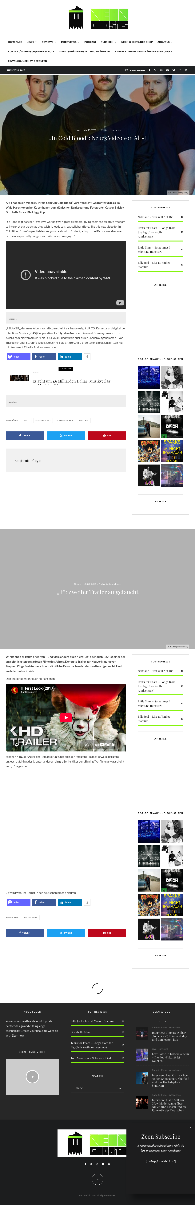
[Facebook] (149, 70)
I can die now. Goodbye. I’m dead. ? (30, 875)
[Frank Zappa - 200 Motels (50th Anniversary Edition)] (149, 452)
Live (154, 1048)
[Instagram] (161, 70)
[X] (155, 70)
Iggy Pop (84, 420)
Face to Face (159, 1027)
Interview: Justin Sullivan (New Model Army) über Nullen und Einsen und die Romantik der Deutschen (169, 1105)
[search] (120, 1088)
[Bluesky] (174, 70)
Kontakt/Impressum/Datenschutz (31, 51)
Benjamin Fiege (27, 460)
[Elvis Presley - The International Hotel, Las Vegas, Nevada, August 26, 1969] (149, 476)
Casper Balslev (44, 420)
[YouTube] (167, 70)
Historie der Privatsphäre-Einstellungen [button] (143, 51)
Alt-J (27, 420)
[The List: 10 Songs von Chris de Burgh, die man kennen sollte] (149, 402)
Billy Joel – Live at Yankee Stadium (92, 1021)
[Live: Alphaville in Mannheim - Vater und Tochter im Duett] (172, 476)
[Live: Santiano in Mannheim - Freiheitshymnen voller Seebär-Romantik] (149, 378)
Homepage (15, 42)
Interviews (69, 42)
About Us (163, 42)
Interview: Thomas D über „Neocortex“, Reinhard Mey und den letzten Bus (169, 1036)
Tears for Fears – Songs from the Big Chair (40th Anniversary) (156, 232)
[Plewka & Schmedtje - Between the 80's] (172, 402)
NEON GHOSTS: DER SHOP (137, 42)
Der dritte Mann (81, 1032)
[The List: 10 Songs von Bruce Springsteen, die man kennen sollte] (149, 427)
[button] (18, 356)
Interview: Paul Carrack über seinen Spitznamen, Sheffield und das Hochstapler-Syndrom (170, 1080)
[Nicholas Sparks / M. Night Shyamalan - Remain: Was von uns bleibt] (172, 452)
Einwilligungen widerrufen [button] (27, 61)
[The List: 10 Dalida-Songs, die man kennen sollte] (172, 378)
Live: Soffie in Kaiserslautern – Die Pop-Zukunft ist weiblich (170, 1057)
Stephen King (31, 918)
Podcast (90, 42)
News (30, 42)
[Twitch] (109, 1164)
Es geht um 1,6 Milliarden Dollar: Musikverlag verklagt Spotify (71, 382)
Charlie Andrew (65, 420)
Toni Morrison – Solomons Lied (91, 1058)
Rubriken (107, 42)
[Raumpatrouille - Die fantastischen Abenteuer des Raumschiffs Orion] (172, 427)
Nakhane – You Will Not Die (155, 217)
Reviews (47, 42)
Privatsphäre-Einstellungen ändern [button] (84, 51)
